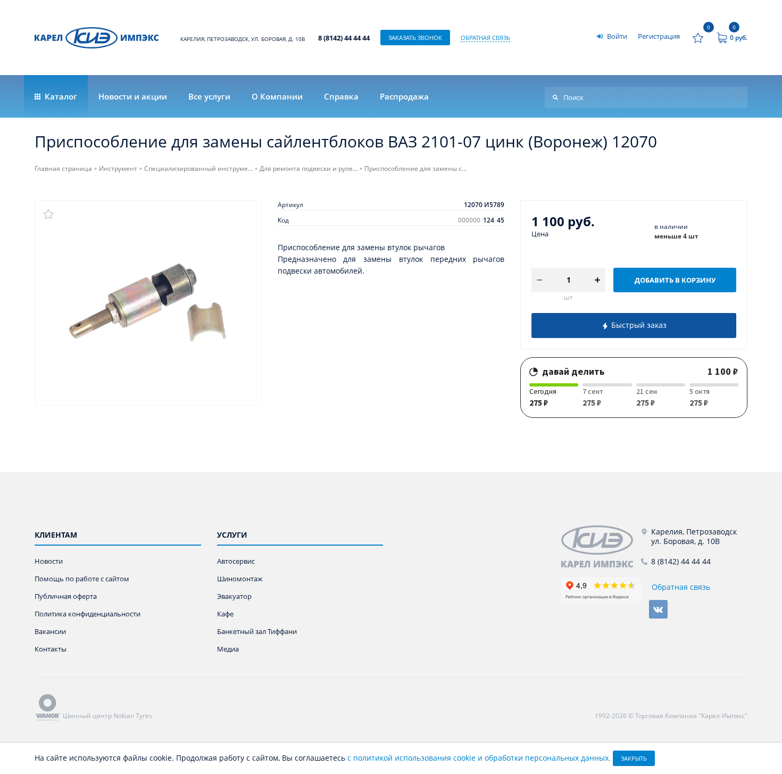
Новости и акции (132, 96)
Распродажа (404, 96)
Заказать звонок (415, 38)
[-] (601, 546)
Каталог (60, 96)
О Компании (277, 96)
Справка (341, 96)
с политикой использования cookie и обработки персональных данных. (479, 758)
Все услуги (209, 96)
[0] (698, 37)
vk (658, 609)
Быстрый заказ (638, 325)
